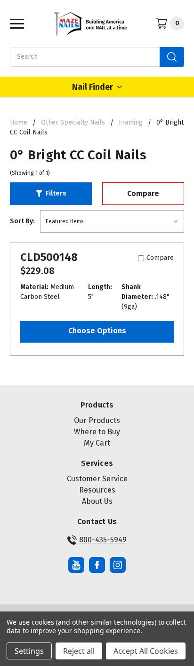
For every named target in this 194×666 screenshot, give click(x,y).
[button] (51, 193)
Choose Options (97, 330)
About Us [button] (97, 501)
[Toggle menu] (14, 23)
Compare (143, 193)
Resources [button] (97, 490)
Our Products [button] (97, 420)
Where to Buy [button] (97, 431)
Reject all (79, 651)
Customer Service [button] (97, 478)
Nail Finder (92, 87)
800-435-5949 (103, 539)
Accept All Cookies (145, 651)
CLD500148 (49, 257)
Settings (29, 651)
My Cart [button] (97, 443)
